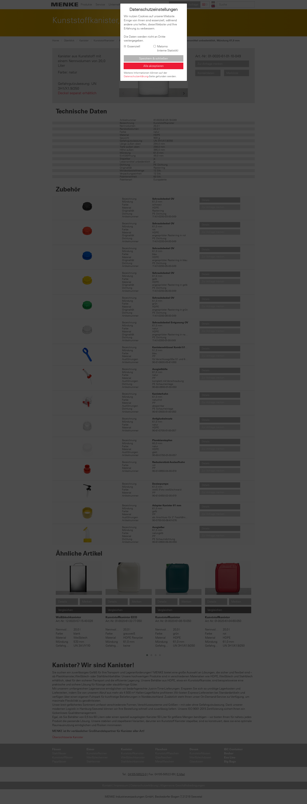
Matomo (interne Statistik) (167, 48)
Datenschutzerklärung (136, 76)
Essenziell (133, 46)
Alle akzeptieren (153, 66)
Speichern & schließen (153, 58)
